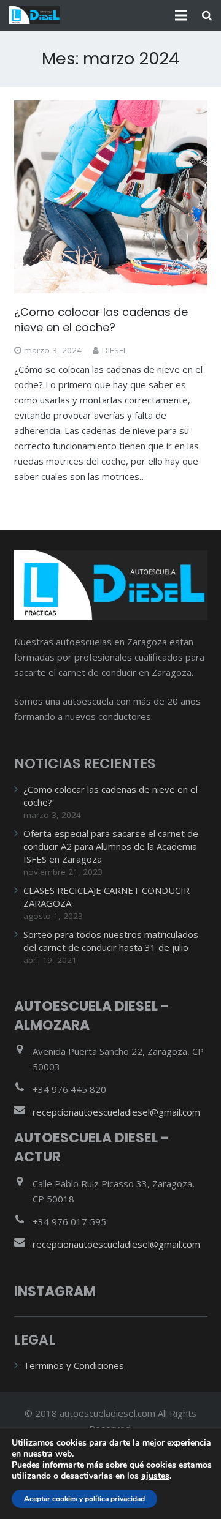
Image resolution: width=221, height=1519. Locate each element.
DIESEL (115, 350)
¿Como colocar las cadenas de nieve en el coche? (101, 319)
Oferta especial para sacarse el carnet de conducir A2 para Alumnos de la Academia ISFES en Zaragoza (110, 846)
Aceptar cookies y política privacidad (84, 1499)
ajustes (155, 1476)
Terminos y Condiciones (73, 1365)
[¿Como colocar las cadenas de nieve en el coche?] (110, 196)
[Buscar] (207, 15)
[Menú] (181, 15)
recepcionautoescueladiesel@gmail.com (116, 1112)
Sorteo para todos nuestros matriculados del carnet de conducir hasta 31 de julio (110, 940)
